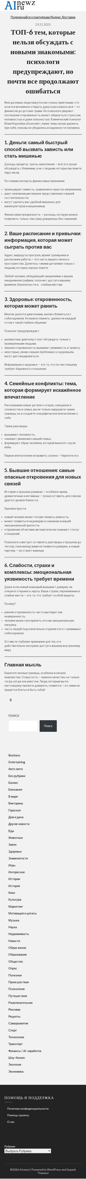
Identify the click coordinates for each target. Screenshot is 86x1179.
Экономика (15, 1071)
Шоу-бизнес (16, 1057)
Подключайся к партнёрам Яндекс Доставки (43, 17)
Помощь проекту (18, 1115)
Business (14, 755)
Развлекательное (20, 1002)
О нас (11, 1121)
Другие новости (18, 824)
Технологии (16, 1037)
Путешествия (17, 996)
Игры (11, 865)
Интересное (16, 872)
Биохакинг (15, 789)
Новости (14, 941)
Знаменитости (18, 858)
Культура (14, 899)
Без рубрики (16, 776)
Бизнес (13, 782)
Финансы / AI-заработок (24, 1051)
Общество (15, 961)
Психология (16, 989)
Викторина (15, 803)
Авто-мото (15, 769)
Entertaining (16, 762)
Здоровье (15, 851)
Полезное (15, 975)
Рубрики (9, 1146)
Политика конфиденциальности (28, 1108)
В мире (13, 796)
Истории (14, 879)
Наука (12, 927)
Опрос (12, 968)
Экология (14, 1064)
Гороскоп (14, 810)
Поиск (13, 715)
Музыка (13, 920)
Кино (11, 892)
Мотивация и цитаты (22, 913)
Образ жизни (17, 947)
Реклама (14, 1009)
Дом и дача (15, 817)
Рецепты (14, 1016)
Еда (11, 831)
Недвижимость (18, 934)
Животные (15, 837)
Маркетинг (15, 906)
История (14, 886)
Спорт (12, 1030)
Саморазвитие (18, 1023)
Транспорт (15, 1044)
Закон (12, 844)
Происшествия (18, 982)
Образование (17, 954)
